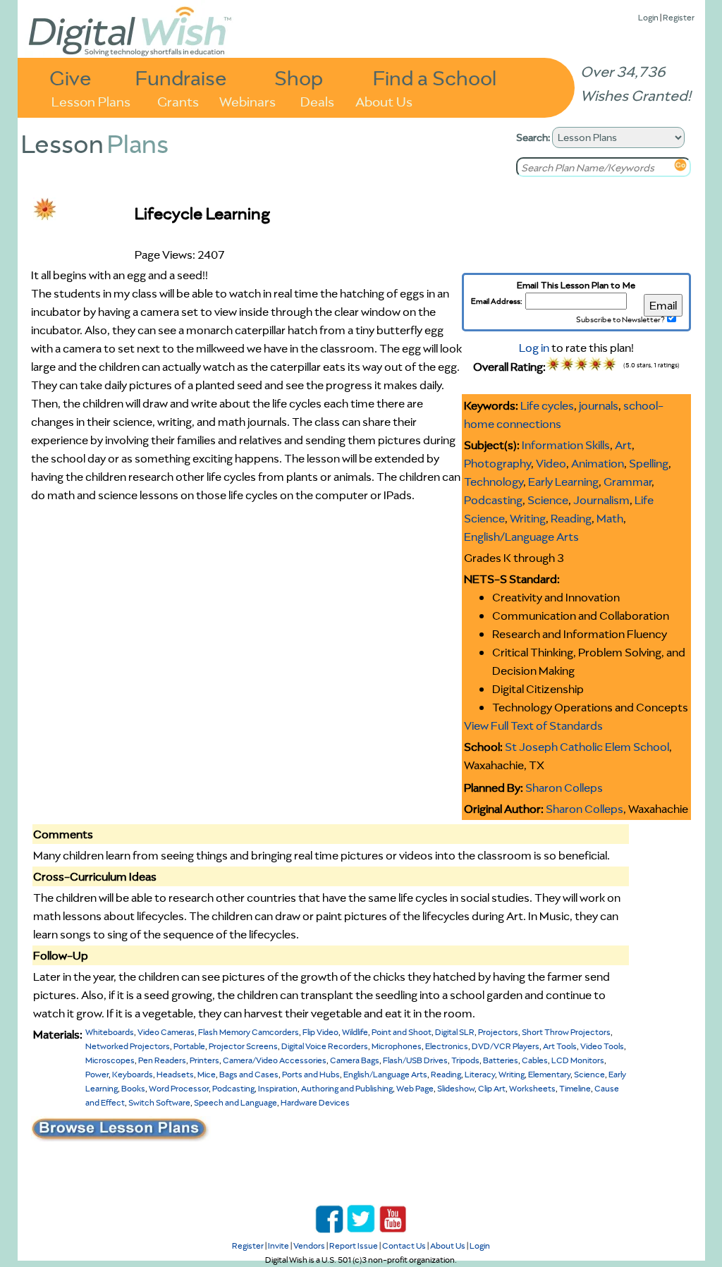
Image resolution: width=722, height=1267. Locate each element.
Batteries (500, 1060)
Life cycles (547, 405)
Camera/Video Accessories (274, 1060)
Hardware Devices (315, 1102)
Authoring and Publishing (347, 1088)
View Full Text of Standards (533, 725)
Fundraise (181, 77)
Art (623, 445)
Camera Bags (354, 1060)
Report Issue (353, 1245)
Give (70, 77)
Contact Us (404, 1245)
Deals (317, 100)
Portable (189, 1046)
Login (648, 17)
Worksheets (532, 1088)
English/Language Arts (521, 536)
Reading (571, 518)
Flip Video (320, 1032)
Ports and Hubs (311, 1074)
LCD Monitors (577, 1060)
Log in (534, 347)
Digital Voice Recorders (324, 1046)
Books (133, 1088)
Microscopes (110, 1060)
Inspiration (278, 1088)
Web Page (415, 1088)
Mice (206, 1074)
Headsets (175, 1074)
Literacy (480, 1074)
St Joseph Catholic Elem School (587, 746)
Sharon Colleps (564, 787)
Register (679, 17)
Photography (497, 463)
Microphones (397, 1046)
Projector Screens (243, 1046)
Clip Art (492, 1088)
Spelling (648, 463)
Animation (597, 463)
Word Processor (179, 1088)
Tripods (465, 1060)
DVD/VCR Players (505, 1046)
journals (598, 405)
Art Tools (560, 1046)
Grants (178, 100)
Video (551, 463)
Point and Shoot (402, 1032)
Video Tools (602, 1046)
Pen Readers (162, 1060)
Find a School (434, 77)
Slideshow (456, 1088)
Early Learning (563, 481)
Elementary (549, 1074)
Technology (493, 481)
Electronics (446, 1046)
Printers (204, 1060)
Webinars (247, 100)
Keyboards (132, 1074)
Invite (278, 1245)
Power (97, 1074)
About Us (383, 100)
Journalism (601, 500)
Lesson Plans (90, 100)
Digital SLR (455, 1032)
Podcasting (493, 500)
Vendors (309, 1245)
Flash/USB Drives (415, 1060)
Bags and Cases (249, 1074)
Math (609, 518)
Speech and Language (235, 1102)
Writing (528, 518)
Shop (298, 77)
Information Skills (566, 445)
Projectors (498, 1032)
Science (547, 500)
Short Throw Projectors (566, 1032)
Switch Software (159, 1102)
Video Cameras (166, 1032)
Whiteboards (109, 1032)
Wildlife (355, 1032)
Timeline (575, 1088)
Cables (535, 1060)
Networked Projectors (127, 1046)
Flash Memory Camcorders (248, 1032)
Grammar (627, 481)
